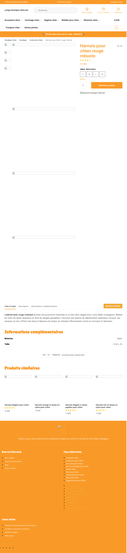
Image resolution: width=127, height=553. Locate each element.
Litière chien (71, 469)
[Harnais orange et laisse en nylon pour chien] (48, 388)
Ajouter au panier (107, 85)
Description (23, 306)
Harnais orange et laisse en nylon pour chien (47, 406)
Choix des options (18, 416)
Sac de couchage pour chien (77, 466)
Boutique (23, 40)
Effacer (82, 79)
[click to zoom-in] (43, 74)
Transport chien (72, 458)
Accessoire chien (36, 40)
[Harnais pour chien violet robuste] (118, 46)
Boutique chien (11, 40)
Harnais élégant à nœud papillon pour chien (76, 406)
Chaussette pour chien (75, 475)
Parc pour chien (72, 472)
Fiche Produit (10, 306)
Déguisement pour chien (76, 480)
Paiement (118, 12)
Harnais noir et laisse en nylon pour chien (106, 406)
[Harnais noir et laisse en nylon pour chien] (109, 388)
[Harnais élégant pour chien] (18, 388)
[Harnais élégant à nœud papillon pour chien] (78, 388)
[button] (85, 60)
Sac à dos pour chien (74, 463)
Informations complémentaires (44, 306)
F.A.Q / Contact (103, 12)
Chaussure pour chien (74, 461)
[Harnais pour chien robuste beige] (121, 46)
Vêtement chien (72, 477)
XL (102, 74)
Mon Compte (87, 12)
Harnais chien (79, 355)
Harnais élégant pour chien (17, 405)
